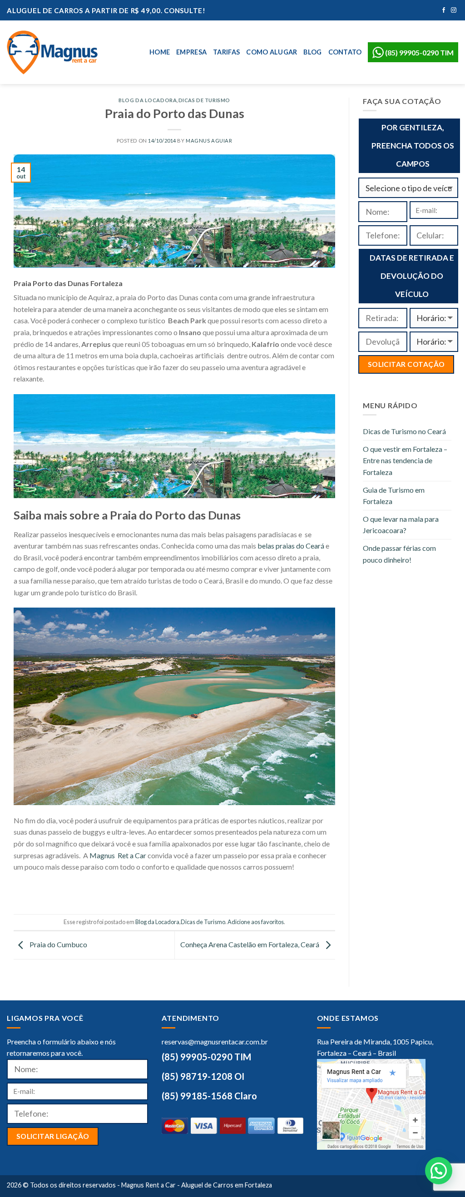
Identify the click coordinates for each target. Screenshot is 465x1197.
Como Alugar (271, 52)
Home (159, 52)
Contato (345, 52)
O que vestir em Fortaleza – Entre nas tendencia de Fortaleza (405, 460)
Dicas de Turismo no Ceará (404, 431)
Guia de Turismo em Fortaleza (394, 495)
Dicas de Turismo (204, 100)
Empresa (191, 52)
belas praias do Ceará (290, 545)
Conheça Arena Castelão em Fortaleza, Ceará (250, 944)
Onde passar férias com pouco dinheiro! (399, 554)
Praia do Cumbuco (57, 944)
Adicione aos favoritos (256, 921)
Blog (312, 52)
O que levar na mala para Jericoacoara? (401, 524)
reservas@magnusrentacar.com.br (215, 1041)
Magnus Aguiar (209, 140)
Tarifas (226, 52)
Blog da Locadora (148, 100)
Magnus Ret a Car (117, 855)
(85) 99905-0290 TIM (419, 52)
